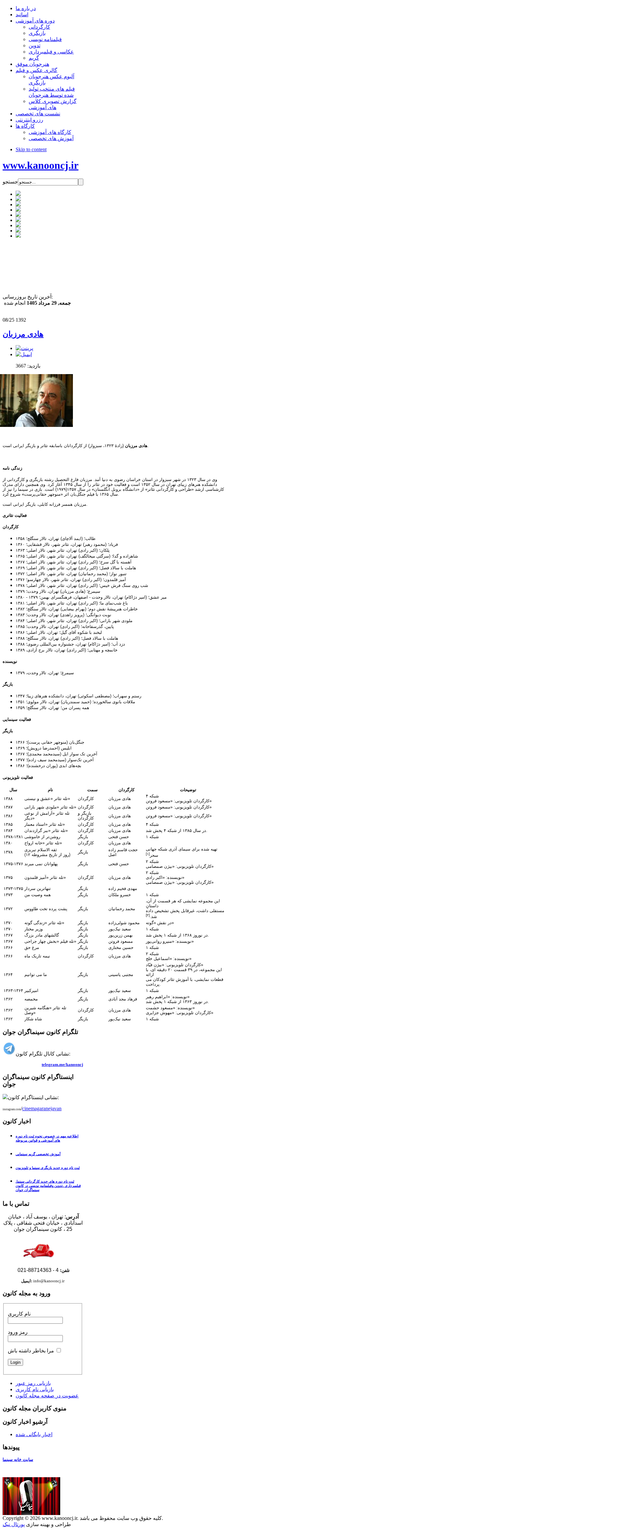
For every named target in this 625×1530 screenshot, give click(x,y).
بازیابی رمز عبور (33, 1383)
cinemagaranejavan (42, 1108)
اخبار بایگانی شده (34, 1434)
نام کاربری (19, 1314)
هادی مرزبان (23, 334)
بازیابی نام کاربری (35, 1389)
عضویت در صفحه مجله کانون (47, 1395)
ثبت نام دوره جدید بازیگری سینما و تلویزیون (48, 1168)
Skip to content (31, 149)
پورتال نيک (14, 1524)
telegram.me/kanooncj (62, 1064)
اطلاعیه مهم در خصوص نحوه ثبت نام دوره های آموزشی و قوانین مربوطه (47, 1138)
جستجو (10, 181)
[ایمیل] (24, 354)
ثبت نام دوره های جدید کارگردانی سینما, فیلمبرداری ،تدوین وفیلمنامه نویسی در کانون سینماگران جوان (48, 1185)
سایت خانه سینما (18, 1459)
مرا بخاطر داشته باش (31, 1350)
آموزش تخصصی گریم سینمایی (38, 1154)
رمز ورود (18, 1332)
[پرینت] (24, 348)
